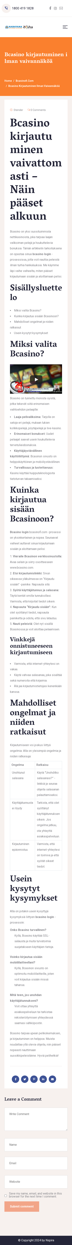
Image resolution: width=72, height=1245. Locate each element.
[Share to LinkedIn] (43, 1079)
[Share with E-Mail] (52, 1079)
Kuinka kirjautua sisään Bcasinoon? (36, 316)
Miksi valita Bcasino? (27, 310)
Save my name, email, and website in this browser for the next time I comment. (35, 1195)
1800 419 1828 (23, 8)
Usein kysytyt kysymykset (31, 333)
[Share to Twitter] (24, 1079)
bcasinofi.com (38, 532)
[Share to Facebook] (15, 1079)
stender (18, 110)
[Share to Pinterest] (34, 1079)
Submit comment (22, 1206)
